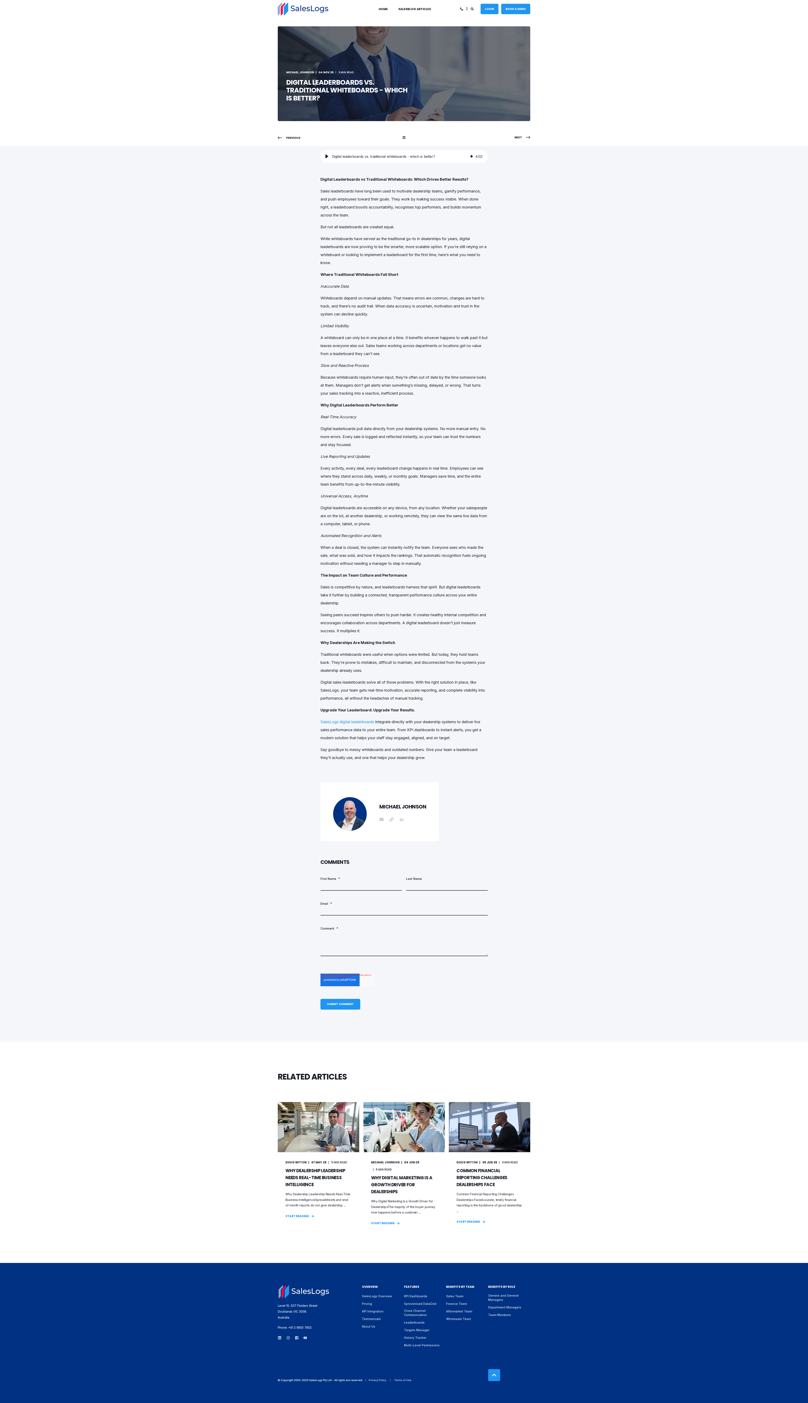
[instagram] (288, 1338)
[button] (327, 156)
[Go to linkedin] (400, 819)
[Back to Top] (494, 1375)
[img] (471, 156)
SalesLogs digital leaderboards (347, 722)
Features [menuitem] (411, 1287)
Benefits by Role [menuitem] (501, 1287)
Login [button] (489, 9)
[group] (404, 156)
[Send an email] (383, 819)
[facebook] (296, 1338)
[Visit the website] (392, 819)
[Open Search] (472, 8)
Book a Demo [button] (516, 9)
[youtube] (304, 1338)
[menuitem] (386, 9)
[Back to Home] (303, 9)
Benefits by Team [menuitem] (460, 1287)
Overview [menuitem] (370, 1287)
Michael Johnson (300, 72)
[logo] (304, 1292)
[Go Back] (404, 138)
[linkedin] (281, 1338)
